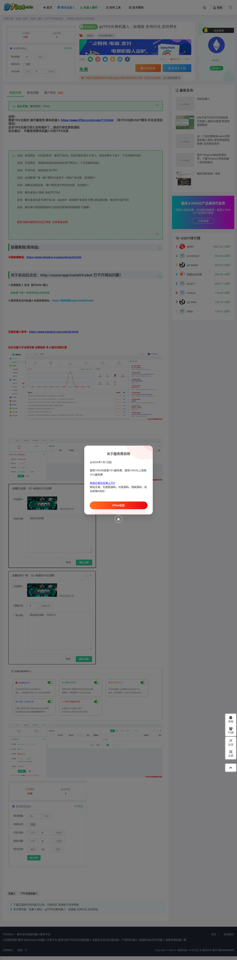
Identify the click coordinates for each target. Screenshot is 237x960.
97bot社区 (118, 505)
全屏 (230, 755)
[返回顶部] (230, 767)
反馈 (230, 744)
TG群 (231, 732)
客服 (230, 721)
